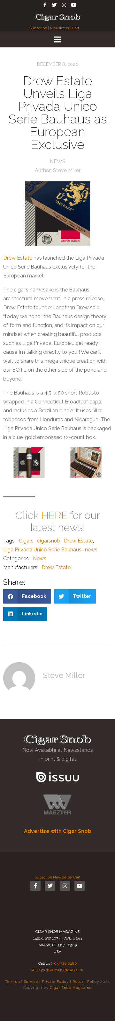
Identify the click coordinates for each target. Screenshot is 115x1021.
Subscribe (38, 28)
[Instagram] (64, 5)
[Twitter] (54, 5)
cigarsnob (48, 541)
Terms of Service (21, 981)
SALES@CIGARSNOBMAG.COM (57, 970)
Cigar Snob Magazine (71, 987)
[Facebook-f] (45, 5)
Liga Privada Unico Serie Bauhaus (42, 550)
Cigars (26, 541)
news (91, 550)
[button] (27, 596)
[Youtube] (73, 5)
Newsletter (59, 28)
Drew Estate (17, 258)
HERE (54, 515)
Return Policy (86, 981)
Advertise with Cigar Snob (57, 831)
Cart (75, 28)
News (57, 161)
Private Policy (55, 981)
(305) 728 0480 (64, 963)
